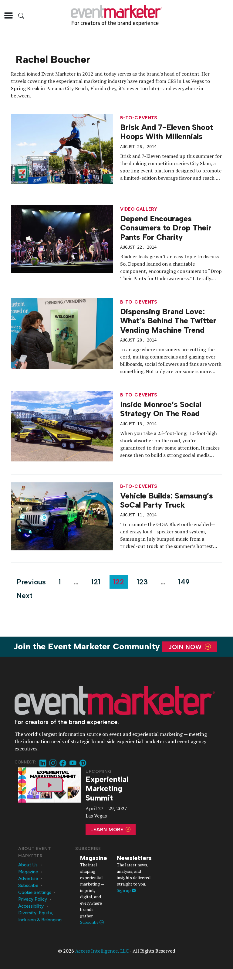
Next (24, 595)
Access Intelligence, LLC (102, 950)
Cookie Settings (34, 892)
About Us (28, 865)
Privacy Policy (32, 899)
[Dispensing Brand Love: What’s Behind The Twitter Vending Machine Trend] (62, 332)
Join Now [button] (186, 646)
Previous (31, 581)
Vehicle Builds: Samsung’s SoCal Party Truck (166, 500)
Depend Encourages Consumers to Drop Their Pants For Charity (165, 228)
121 (95, 581)
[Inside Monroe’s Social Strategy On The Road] (62, 425)
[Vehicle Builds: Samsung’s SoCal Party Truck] (62, 515)
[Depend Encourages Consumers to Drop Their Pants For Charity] (62, 238)
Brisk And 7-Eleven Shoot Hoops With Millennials (166, 132)
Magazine (28, 872)
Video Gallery (138, 209)
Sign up (124, 890)
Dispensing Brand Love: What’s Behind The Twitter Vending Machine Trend (168, 321)
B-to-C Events (138, 118)
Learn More (107, 829)
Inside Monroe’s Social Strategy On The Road (160, 409)
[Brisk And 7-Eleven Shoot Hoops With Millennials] (62, 148)
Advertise (28, 878)
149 (184, 581)
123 (142, 581)
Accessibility (31, 906)
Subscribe (28, 885)
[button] (8, 15)
